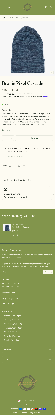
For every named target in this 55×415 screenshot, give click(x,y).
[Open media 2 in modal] (27, 48)
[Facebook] (4, 304)
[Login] (45, 7)
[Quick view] (13, 235)
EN (26, 404)
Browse (7, 349)
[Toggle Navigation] (4, 7)
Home (4, 18)
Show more (6, 130)
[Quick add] (17, 235)
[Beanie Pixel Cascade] (27, 230)
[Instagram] (8, 304)
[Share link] (28, 165)
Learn (6, 359)
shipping (12, 94)
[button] (9, 7)
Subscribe (48, 272)
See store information (15, 156)
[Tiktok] (13, 304)
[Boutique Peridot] (27, 7)
